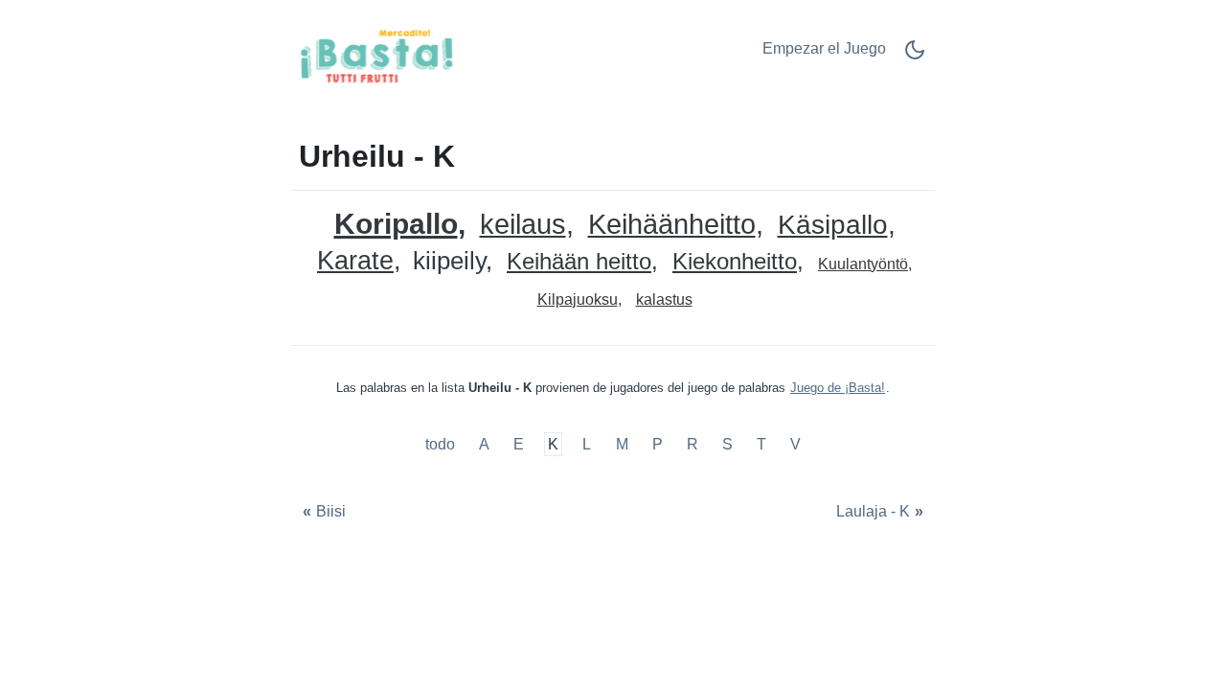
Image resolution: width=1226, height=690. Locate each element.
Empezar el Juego (824, 48)
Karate (355, 261)
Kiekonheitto (734, 262)
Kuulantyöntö (863, 264)
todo (442, 444)
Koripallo (396, 224)
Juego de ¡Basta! (837, 387)
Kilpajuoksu (577, 299)
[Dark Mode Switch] (914, 56)
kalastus (664, 299)
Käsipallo (833, 226)
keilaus (523, 225)
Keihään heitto (579, 262)
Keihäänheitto (672, 225)
